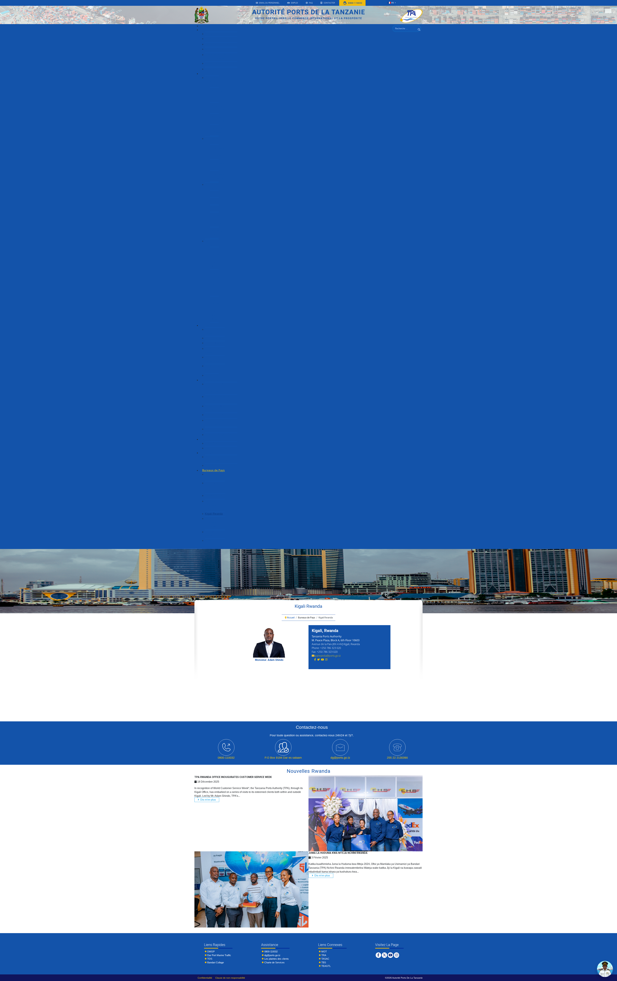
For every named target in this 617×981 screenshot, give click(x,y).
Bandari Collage (215, 962)
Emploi (294, 3)
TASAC (325, 958)
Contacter (329, 3)
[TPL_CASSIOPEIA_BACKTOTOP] (611, 977)
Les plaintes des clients (276, 958)
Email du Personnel (269, 3)
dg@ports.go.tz (272, 955)
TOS (209, 958)
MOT (324, 951)
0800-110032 (271, 951)
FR (392, 3)
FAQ (311, 3)
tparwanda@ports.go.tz (327, 655)
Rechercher (419, 33)
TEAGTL (326, 966)
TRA (323, 955)
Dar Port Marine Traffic (219, 955)
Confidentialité (205, 978)
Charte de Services (274, 962)
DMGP (211, 951)
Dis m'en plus (208, 799)
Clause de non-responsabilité (230, 978)
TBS (323, 962)
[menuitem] (207, 26)
